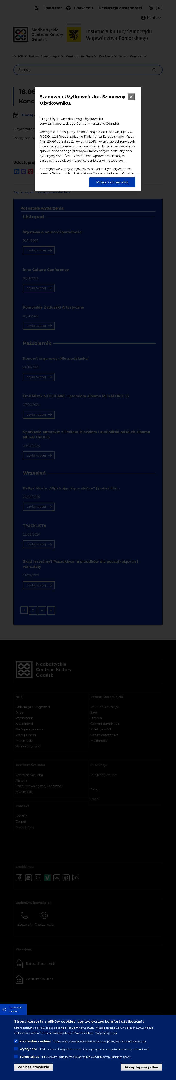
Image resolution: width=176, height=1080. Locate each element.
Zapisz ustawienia (33, 1067)
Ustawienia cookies (15, 1009)
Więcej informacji (106, 1032)
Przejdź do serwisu (112, 182)
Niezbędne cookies (35, 1041)
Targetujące (29, 1057)
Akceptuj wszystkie (141, 1067)
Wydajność (28, 1049)
